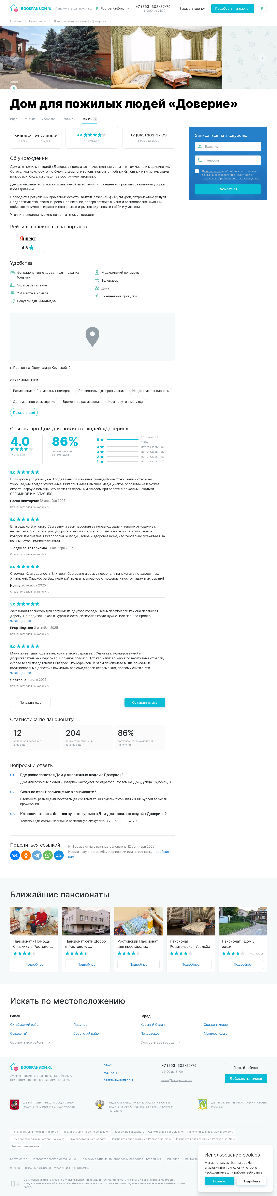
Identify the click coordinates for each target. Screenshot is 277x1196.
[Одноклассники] (26, 855)
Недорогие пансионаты (150, 390)
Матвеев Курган (216, 1033)
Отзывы (89, 119)
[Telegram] (37, 855)
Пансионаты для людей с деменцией (86, 1131)
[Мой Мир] (59, 855)
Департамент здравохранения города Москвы (239, 1104)
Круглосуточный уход (125, 401)
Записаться (228, 189)
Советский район (87, 1033)
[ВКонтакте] (15, 855)
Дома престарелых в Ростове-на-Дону (38, 1139)
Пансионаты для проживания (101, 390)
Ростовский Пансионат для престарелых (137, 943)
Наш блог (172, 1159)
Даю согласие (211, 171)
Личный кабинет (246, 1067)
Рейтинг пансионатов (25, 1146)
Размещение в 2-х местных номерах (42, 390)
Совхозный (19, 1033)
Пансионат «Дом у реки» (238, 943)
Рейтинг (29, 119)
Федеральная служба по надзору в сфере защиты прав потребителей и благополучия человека (140, 1106)
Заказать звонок (192, 8)
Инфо (13, 119)
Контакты (68, 119)
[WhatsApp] (48, 855)
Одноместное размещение (34, 401)
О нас (108, 1065)
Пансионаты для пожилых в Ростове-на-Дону (141, 1139)
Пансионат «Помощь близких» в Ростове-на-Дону (31, 943)
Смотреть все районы (27, 1042)
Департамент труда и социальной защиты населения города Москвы (49, 1104)
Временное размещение (82, 401)
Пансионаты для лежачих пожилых (35, 1131)
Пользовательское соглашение (54, 1159)
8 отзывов (257, 953)
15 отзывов (91, 141)
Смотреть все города (158, 1042)
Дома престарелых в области (87, 1139)
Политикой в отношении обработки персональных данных (231, 176)
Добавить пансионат (246, 1078)
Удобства (48, 119)
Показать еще (30, 702)
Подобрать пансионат (232, 8)
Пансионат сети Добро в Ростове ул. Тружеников (85, 943)
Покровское (150, 1033)
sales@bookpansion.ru (176, 1080)
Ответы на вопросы (118, 1080)
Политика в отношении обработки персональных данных (121, 1159)
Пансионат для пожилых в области (210, 1131)
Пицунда (80, 1024)
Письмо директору (197, 1159)
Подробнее (34, 964)
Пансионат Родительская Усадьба (190, 943)
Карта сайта (18, 1159)
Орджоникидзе (216, 1024)
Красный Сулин (153, 1024)
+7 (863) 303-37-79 (153, 6)
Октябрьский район (25, 1024)
